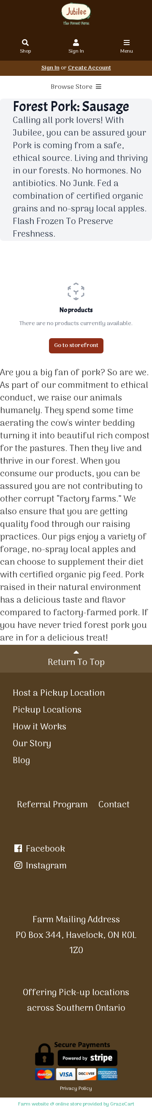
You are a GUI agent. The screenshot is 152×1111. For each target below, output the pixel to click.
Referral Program (52, 805)
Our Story (32, 744)
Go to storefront (76, 345)
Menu (126, 51)
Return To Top (76, 662)
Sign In (76, 51)
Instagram (45, 866)
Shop (25, 51)
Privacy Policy (76, 1088)
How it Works (39, 727)
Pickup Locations (47, 710)
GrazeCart (122, 1104)
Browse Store (72, 87)
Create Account (89, 68)
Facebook (44, 849)
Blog (21, 760)
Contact (114, 805)
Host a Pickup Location (59, 693)
